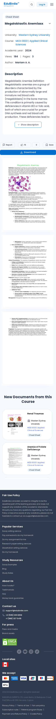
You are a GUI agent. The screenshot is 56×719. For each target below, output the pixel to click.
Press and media (10, 629)
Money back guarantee (12, 598)
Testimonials (8, 589)
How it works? (8, 585)
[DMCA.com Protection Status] (28, 642)
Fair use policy (38, 705)
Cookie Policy (36, 714)
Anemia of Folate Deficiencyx (36, 448)
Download (30, 152)
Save (51, 145)
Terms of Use (23, 705)
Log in (42, 4)
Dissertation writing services (14, 548)
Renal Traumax (35, 413)
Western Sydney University (34, 35)
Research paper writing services (16, 543)
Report (9, 145)
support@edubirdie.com (37, 516)
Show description (30, 124)
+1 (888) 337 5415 (13, 618)
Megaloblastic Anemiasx (24, 23)
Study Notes (7, 573)
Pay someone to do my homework (17, 535)
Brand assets (8, 633)
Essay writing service (11, 531)
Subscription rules (10, 709)
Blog (4, 569)
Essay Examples (9, 564)
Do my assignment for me (14, 539)
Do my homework (10, 552)
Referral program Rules (31, 709)
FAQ (4, 594)
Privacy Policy (8, 705)
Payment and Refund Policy (14, 714)
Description (14, 74)
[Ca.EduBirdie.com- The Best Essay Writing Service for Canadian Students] (5, 666)
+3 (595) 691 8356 (14, 615)
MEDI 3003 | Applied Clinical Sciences (31, 42)
